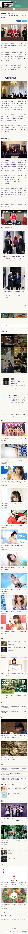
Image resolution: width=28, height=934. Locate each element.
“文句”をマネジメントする (6, 915)
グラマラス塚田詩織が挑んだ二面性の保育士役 (13, 526)
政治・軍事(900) (4, 301)
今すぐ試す (18, 5)
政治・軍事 (3, 13)
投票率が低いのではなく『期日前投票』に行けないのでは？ (13, 919)
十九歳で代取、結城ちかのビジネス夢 (11, 611)
